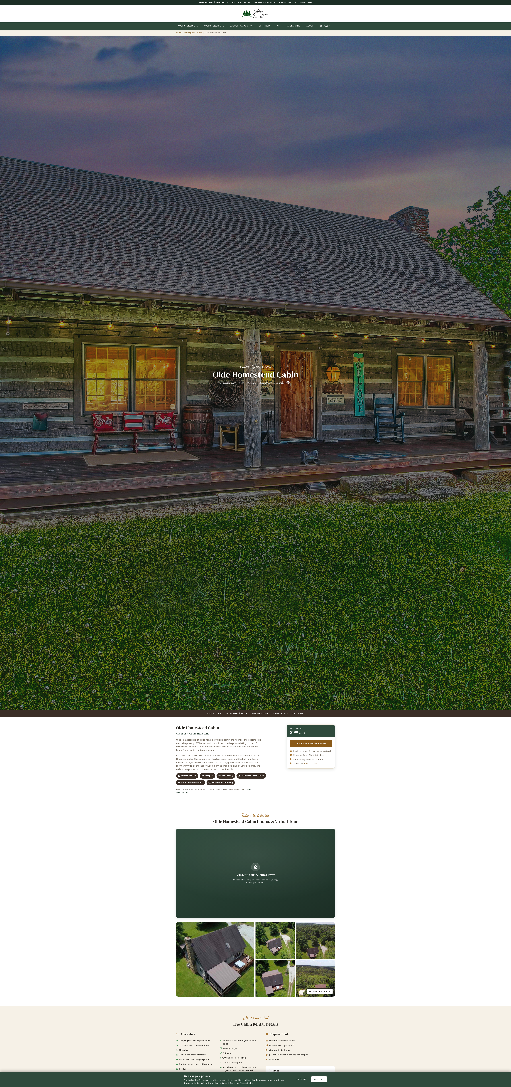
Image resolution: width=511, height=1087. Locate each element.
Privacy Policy (246, 1083)
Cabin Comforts (287, 2)
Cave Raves (298, 713)
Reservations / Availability (213, 2)
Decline (301, 1079)
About (311, 26)
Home (179, 32)
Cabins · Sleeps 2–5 (189, 26)
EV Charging (294, 26)
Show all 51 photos (321, 991)
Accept (319, 1079)
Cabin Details (280, 713)
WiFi (280, 26)
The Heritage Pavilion (264, 2)
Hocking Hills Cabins (193, 32)
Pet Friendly (265, 26)
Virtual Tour (214, 713)
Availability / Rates (236, 713)
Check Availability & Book (314, 743)
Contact (325, 26)
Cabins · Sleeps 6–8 (215, 26)
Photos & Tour (260, 713)
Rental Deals (306, 2)
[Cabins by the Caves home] (255, 14)
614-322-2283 (310, 763)
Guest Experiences (241, 2)
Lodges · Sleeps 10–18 (242, 26)
